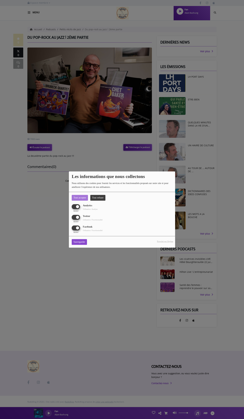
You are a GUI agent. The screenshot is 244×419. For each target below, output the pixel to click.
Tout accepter (80, 197)
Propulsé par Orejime (165, 241)
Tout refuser (98, 197)
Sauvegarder (79, 242)
